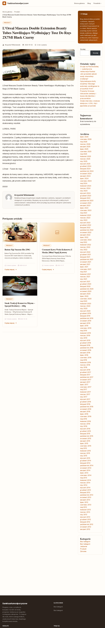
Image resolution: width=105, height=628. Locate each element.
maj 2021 (83, 272)
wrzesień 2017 (85, 380)
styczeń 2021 (85, 281)
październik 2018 (86, 348)
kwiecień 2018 (85, 362)
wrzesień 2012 (85, 527)
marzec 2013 (85, 512)
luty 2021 (83, 279)
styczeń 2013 (85, 517)
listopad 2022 (85, 228)
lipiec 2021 (84, 267)
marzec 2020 (85, 306)
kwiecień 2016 (85, 421)
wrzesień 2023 (85, 203)
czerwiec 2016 (85, 416)
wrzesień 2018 (85, 350)
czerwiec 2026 (85, 139)
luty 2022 (83, 250)
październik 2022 (86, 230)
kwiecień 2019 (85, 333)
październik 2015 (86, 436)
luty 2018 (83, 367)
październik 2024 (87, 171)
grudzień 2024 (85, 166)
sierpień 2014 (85, 470)
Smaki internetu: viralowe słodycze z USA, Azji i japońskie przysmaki (90, 103)
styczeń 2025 (85, 164)
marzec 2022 (85, 247)
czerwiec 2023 (85, 210)
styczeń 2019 (85, 340)
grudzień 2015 (85, 431)
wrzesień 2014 (85, 468)
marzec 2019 (85, 335)
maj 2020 (83, 301)
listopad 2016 (85, 404)
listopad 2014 (85, 463)
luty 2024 (83, 191)
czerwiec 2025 (85, 151)
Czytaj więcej (9, 269)
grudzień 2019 (85, 313)
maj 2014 (83, 478)
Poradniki (97, 3)
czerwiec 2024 (86, 181)
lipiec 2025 (84, 149)
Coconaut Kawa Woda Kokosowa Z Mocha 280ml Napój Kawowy (57, 251)
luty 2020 (83, 308)
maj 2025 (83, 154)
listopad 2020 (85, 286)
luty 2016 (83, 426)
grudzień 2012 (85, 519)
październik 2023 (86, 201)
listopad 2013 (85, 492)
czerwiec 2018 (85, 358)
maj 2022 (83, 242)
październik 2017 (86, 377)
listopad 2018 (85, 345)
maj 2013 (83, 507)
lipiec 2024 (84, 178)
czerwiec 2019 (85, 328)
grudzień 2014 (85, 461)
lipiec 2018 (84, 355)
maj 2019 (83, 331)
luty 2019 (83, 338)
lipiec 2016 (84, 414)
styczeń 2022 (85, 252)
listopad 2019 (85, 316)
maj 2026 (83, 142)
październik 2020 (86, 289)
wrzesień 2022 (85, 232)
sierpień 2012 (85, 529)
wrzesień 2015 (85, 438)
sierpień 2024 (85, 176)
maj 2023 (83, 213)
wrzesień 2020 (85, 291)
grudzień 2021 (85, 254)
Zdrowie (83, 551)
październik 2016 (86, 407)
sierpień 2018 (85, 353)
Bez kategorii (85, 542)
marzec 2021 (85, 277)
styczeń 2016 (85, 429)
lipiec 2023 (84, 208)
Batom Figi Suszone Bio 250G (17, 249)
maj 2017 (83, 389)
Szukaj (82, 49)
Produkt (7, 22)
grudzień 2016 (85, 402)
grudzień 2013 (85, 490)
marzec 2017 (85, 394)
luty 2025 (83, 161)
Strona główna (79, 3)
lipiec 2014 (84, 473)
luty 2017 (83, 397)
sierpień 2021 (85, 264)
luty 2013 (83, 515)
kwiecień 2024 (85, 186)
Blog (89, 3)
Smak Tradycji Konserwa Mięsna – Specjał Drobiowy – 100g (20, 304)
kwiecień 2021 (85, 274)
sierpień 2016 (85, 411)
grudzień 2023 (85, 196)
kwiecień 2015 (85, 451)
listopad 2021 (85, 257)
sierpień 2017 (85, 382)
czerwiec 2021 (85, 269)
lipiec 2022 (84, 237)
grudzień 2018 (85, 343)
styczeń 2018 (85, 370)
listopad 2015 (85, 434)
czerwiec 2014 (85, 475)
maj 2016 (83, 419)
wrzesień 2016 (85, 409)
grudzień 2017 (85, 372)
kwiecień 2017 (85, 392)
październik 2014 (86, 465)
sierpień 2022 (85, 235)
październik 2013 (86, 495)
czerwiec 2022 (85, 240)
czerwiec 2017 (85, 387)
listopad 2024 (85, 169)
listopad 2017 (85, 375)
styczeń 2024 (85, 193)
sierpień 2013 (85, 500)
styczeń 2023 (85, 223)
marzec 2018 (85, 365)
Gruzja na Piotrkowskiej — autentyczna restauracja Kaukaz (89, 69)
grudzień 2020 (85, 284)
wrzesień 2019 (85, 321)
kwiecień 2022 (85, 245)
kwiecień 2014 (85, 480)
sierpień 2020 (85, 294)
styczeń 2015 (85, 458)
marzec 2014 (85, 483)
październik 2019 (86, 318)
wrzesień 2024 (85, 174)
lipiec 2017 (84, 385)
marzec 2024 (85, 188)
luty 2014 (83, 485)
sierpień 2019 (85, 323)
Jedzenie (83, 546)
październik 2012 (86, 524)
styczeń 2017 (85, 399)
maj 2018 (83, 360)
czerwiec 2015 (85, 446)
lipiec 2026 (84, 137)
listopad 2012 (85, 522)
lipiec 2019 (84, 326)
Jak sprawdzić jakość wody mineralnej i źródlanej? (88, 76)
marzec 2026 (85, 144)
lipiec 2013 (84, 502)
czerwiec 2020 (85, 299)
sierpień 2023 (85, 205)
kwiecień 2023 (85, 215)
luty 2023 (83, 220)
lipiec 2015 (84, 443)
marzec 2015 (85, 453)
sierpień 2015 (85, 441)
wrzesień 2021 (85, 262)
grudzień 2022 (85, 225)
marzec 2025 (85, 159)
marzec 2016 (85, 424)
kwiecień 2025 (85, 156)
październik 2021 (86, 259)
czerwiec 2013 (85, 505)
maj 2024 (83, 183)
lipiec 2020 (84, 296)
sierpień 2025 (85, 147)
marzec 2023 (85, 218)
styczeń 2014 (85, 488)
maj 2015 (83, 448)
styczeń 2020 (85, 311)
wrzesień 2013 (85, 497)
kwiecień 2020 (85, 304)
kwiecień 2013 (85, 510)
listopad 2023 (85, 198)
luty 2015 (83, 456)
